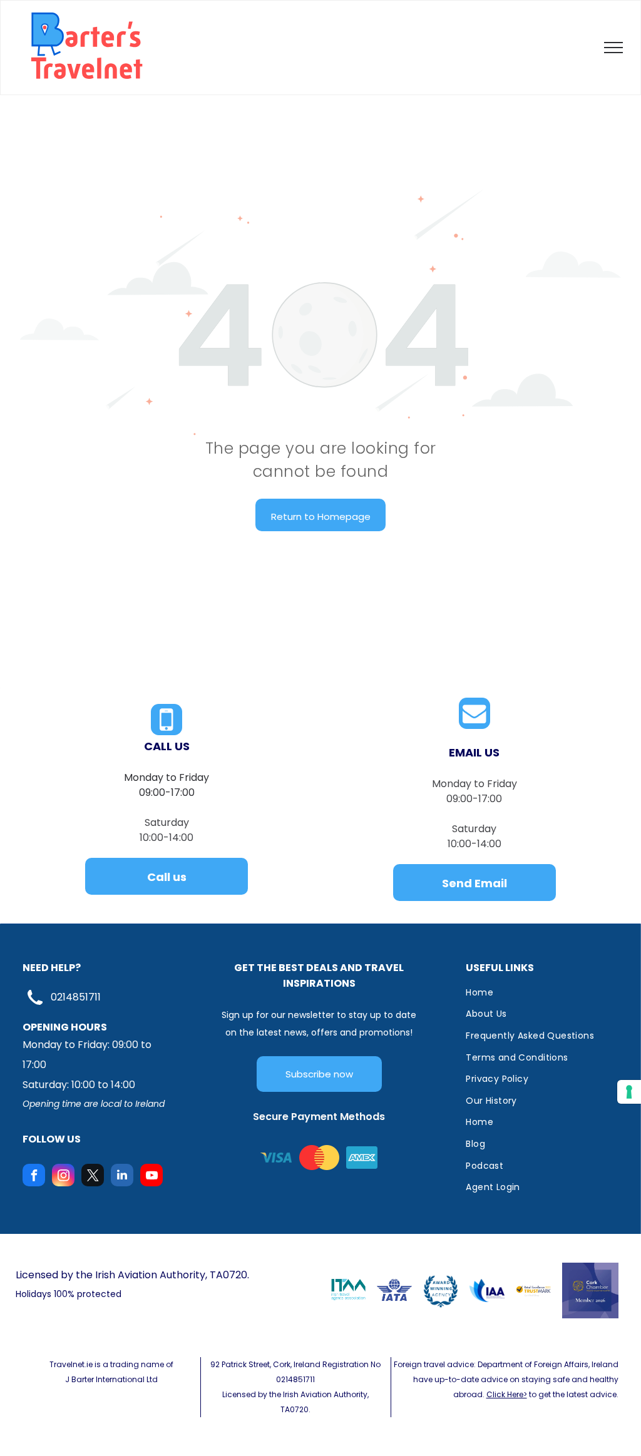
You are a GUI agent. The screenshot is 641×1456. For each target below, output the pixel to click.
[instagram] (63, 1176)
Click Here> (506, 1394)
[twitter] (92, 1176)
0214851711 (76, 997)
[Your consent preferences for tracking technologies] (629, 1092)
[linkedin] (122, 1176)
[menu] (613, 47)
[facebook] (34, 1176)
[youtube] (151, 1176)
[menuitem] (535, 993)
